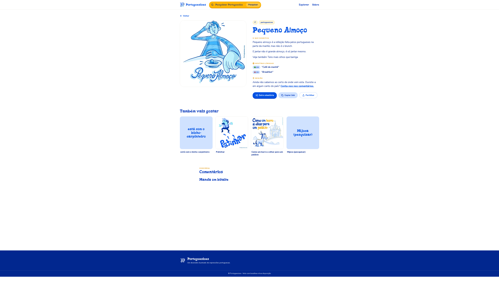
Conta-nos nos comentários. (297, 86)
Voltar (186, 16)
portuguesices (267, 22)
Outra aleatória (266, 95)
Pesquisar (253, 4)
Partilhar (310, 95)
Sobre (315, 4)
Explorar (304, 4)
